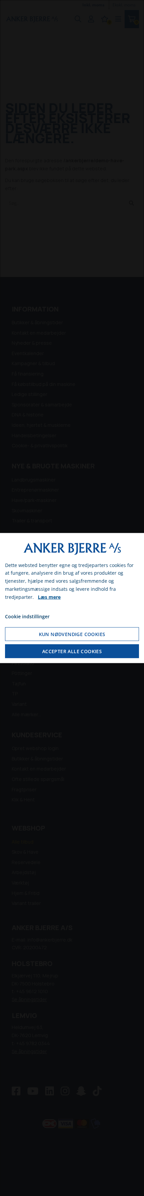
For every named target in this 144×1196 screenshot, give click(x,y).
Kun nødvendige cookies (72, 634)
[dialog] (72, 598)
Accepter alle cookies (72, 651)
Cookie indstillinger (27, 616)
